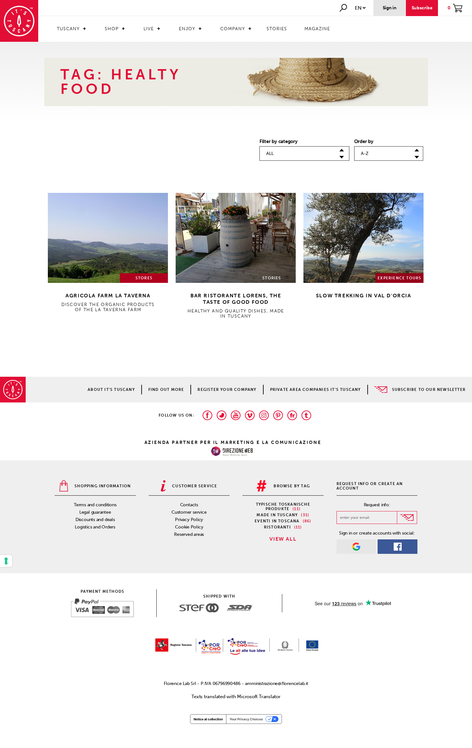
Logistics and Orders (95, 527)
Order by (363, 141)
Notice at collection (208, 719)
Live (149, 29)
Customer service (188, 512)
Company (232, 29)
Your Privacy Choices (246, 719)
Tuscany (68, 29)
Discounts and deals (95, 519)
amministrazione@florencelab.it (276, 683)
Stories (277, 29)
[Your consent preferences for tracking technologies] (6, 561)
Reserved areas (189, 534)
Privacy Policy (189, 519)
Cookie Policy (189, 527)
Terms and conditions (95, 505)
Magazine (317, 29)
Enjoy (187, 29)
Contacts (189, 505)
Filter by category (278, 141)
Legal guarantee (95, 512)
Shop (111, 29)
